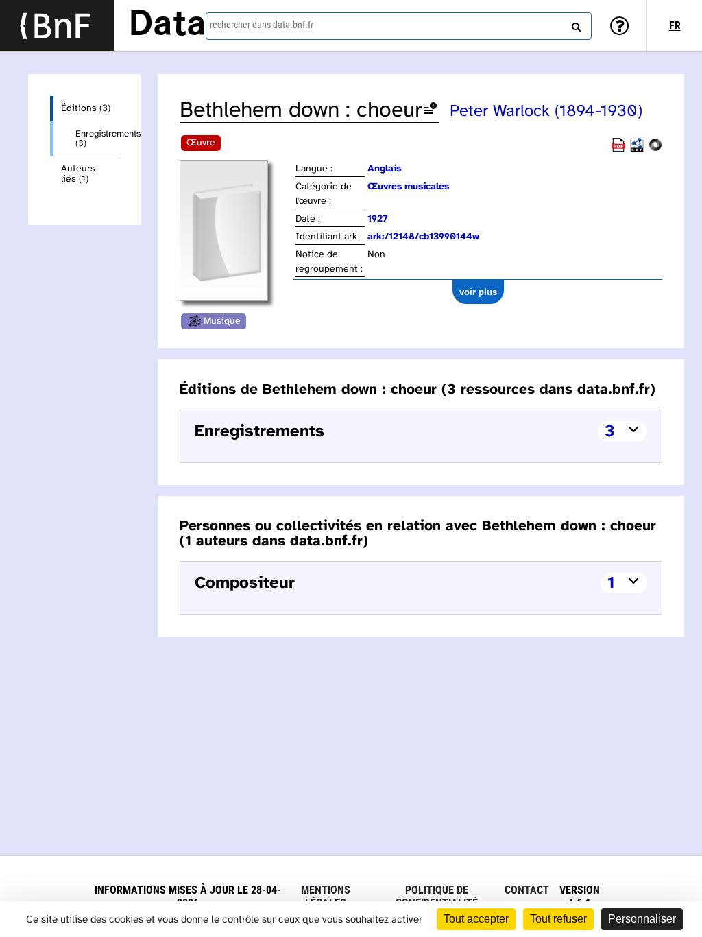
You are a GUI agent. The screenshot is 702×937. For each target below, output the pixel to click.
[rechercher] (574, 24)
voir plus (478, 292)
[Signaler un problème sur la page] (430, 110)
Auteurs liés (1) (78, 174)
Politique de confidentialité (437, 896)
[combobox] (399, 26)
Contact (527, 890)
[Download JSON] (655, 149)
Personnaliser (642, 919)
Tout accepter (476, 919)
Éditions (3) (85, 109)
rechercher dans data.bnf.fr (261, 24)
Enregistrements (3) (97, 138)
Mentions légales (325, 896)
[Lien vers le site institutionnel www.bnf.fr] (57, 25)
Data (167, 25)
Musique (222, 321)
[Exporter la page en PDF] (618, 149)
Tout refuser (558, 919)
